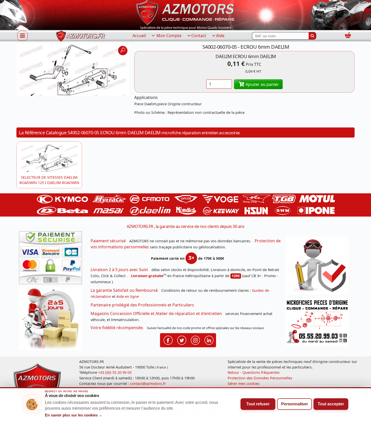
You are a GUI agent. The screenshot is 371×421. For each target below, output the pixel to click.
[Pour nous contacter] (318, 323)
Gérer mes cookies (243, 383)
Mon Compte (168, 35)
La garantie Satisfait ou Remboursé (124, 290)
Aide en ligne (127, 296)
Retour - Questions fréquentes (254, 372)
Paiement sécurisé (108, 241)
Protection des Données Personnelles (260, 378)
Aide (220, 35)
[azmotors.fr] (80, 36)
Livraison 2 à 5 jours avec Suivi (119, 269)
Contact (198, 35)
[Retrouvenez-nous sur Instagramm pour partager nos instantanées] (195, 340)
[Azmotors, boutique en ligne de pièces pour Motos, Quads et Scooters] (185, 12)
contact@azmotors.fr (148, 383)
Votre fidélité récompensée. (117, 327)
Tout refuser (258, 404)
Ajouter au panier (262, 84)
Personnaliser (294, 404)
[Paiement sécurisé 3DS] (52, 259)
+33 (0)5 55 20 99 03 (114, 372)
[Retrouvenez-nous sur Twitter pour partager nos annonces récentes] (181, 340)
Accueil (139, 35)
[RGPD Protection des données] (318, 267)
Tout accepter (331, 404)
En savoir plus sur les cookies (73, 415)
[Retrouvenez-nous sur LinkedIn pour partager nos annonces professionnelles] (209, 340)
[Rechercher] (312, 36)
